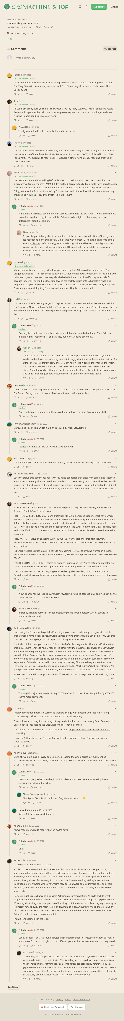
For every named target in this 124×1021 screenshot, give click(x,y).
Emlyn (17, 142)
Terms (68, 999)
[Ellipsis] (115, 74)
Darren (17, 708)
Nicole (17, 74)
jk (14, 100)
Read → (11, 38)
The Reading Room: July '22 (23, 23)
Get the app (77, 1007)
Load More (13, 987)
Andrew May (20, 627)
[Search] (80, 7)
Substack (47, 1014)
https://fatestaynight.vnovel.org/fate (71, 974)
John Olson (19, 458)
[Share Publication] (87, 7)
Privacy (59, 999)
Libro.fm (35, 243)
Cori (16, 299)
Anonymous (20, 752)
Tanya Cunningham (24, 423)
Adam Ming (20, 825)
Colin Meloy (13, 27)
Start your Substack (54, 1007)
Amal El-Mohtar (22, 503)
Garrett (22, 126)
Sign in (115, 6)
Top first (112, 49)
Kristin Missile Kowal (24, 473)
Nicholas (18, 860)
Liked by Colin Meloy (25, 78)
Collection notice (81, 999)
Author (22, 209)
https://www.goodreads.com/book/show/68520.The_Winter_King (48, 716)
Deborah (18, 385)
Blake (16, 172)
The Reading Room (18, 19)
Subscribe (99, 6)
